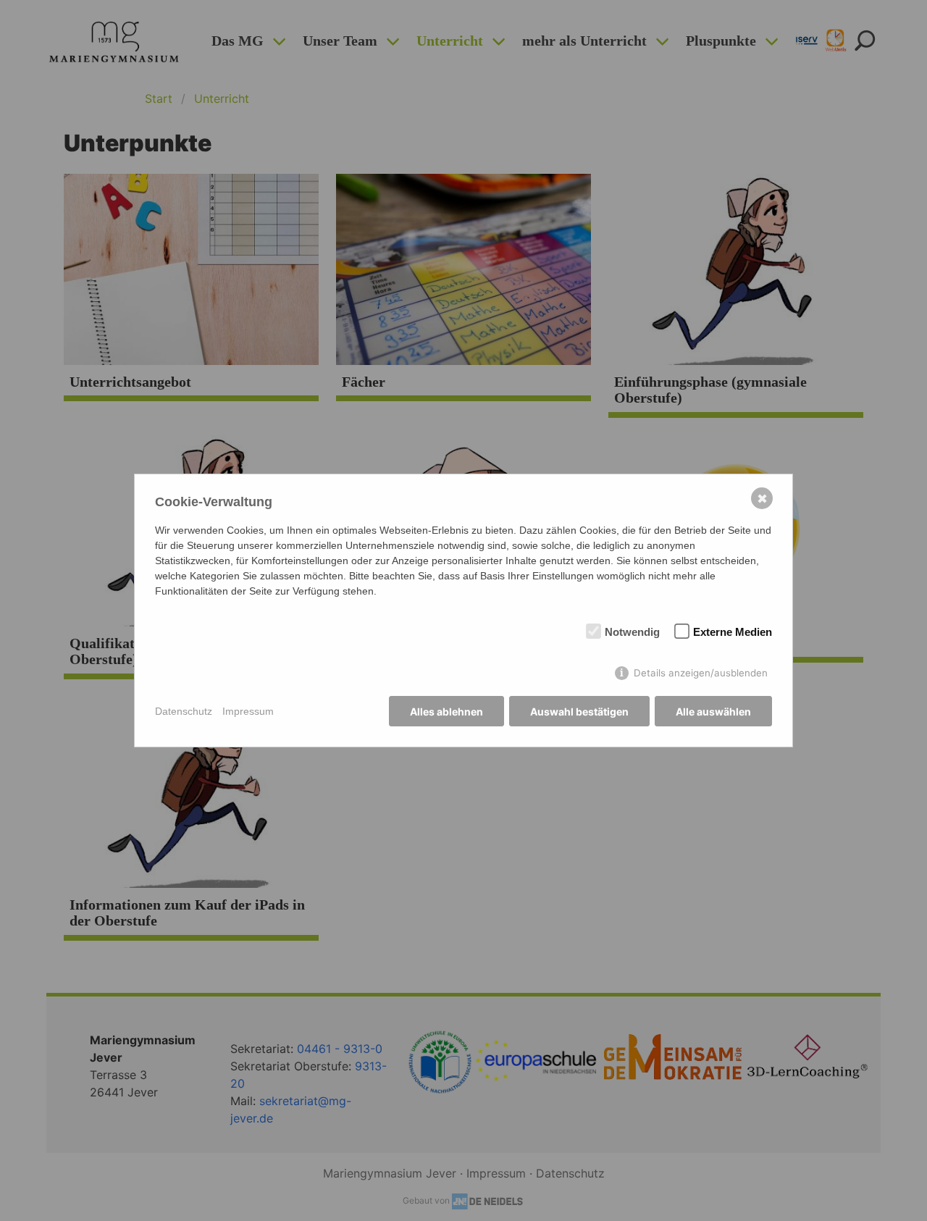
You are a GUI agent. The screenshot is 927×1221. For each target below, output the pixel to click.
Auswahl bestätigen (579, 711)
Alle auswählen (713, 711)
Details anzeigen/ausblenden (701, 673)
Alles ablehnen (446, 711)
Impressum (248, 711)
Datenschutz (183, 711)
